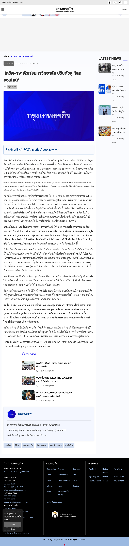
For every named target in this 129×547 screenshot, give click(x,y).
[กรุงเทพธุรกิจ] (64, 9)
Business (76, 469)
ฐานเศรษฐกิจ (119, 480)
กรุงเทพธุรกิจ (28, 445)
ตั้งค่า (13, 529)
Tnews (105, 480)
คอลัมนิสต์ (17, 56)
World (49, 480)
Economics (51, 469)
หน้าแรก (6, 56)
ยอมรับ (12, 524)
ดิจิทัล (17, 445)
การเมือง (8, 445)
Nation (105, 476)
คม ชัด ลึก (118, 469)
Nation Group (105, 470)
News (60, 486)
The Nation (93, 469)
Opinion (76, 486)
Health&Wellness (64, 480)
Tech (49, 474)
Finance (61, 469)
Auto (74, 474)
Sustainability (63, 474)
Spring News (119, 476)
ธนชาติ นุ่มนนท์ (56, 445)
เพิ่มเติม (7, 519)
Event (49, 491)
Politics (75, 480)
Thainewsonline (95, 480)
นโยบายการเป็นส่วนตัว (63, 493)
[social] (109, 2)
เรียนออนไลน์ (41, 445)
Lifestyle (50, 486)
